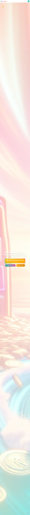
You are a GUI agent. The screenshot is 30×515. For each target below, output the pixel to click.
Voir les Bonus (21, 265)
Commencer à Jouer (11, 265)
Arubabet (4, 1)
